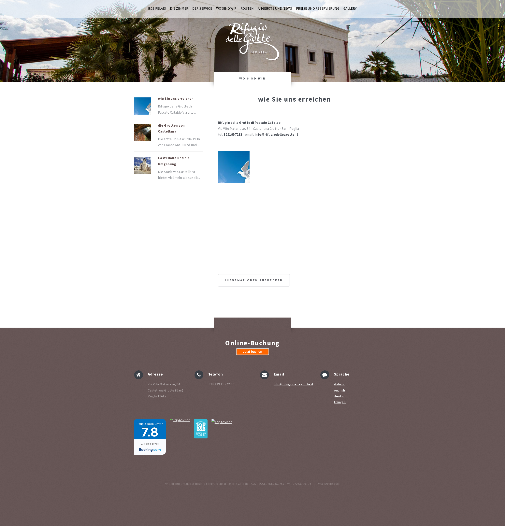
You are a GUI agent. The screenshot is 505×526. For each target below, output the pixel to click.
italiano (339, 384)
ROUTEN (247, 1)
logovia (334, 484)
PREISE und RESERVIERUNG (317, 1)
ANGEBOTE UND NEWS (275, 1)
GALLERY (350, 1)
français (340, 402)
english (339, 390)
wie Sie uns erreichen (176, 98)
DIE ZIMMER (179, 1)
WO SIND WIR (226, 1)
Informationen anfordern (254, 280)
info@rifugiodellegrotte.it (293, 384)
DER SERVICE (202, 1)
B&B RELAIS (157, 1)
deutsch (340, 396)
